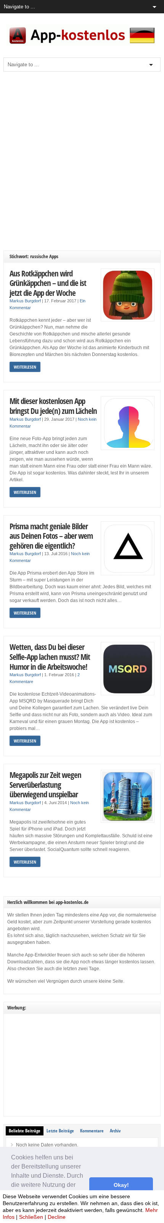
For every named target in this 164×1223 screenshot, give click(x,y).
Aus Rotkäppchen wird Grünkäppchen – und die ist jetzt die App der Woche (48, 283)
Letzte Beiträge (60, 1130)
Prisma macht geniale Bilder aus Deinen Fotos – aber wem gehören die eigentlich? (51, 535)
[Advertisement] (82, 161)
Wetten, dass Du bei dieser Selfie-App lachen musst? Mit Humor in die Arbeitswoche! (50, 656)
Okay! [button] (121, 1185)
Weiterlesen (25, 367)
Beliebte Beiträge (24, 1130)
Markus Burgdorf (25, 301)
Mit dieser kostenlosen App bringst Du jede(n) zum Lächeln (53, 405)
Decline (57, 1217)
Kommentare (92, 1130)
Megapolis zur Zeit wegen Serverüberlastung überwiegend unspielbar (45, 784)
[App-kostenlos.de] (82, 44)
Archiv (115, 1130)
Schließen (31, 1217)
